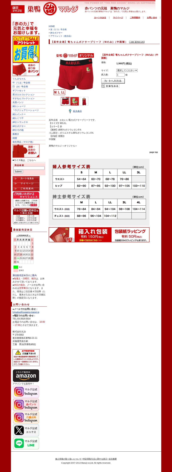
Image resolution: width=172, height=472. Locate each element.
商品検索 (19, 165)
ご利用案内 (135, 17)
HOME (52, 26)
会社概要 (113, 459)
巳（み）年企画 (20, 86)
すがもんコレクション (23, 98)
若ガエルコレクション (23, 94)
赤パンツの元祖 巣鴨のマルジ (107, 8)
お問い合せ (152, 17)
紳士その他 (18, 130)
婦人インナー (19, 114)
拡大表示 (77, 111)
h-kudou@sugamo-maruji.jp (26, 312)
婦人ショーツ (19, 106)
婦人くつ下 (18, 118)
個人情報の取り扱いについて (68, 459)
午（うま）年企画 (21, 82)
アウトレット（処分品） (61, 36)
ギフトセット (19, 90)
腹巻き (16, 134)
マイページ (118, 17)
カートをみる (100, 17)
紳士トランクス (20, 122)
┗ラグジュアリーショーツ (26, 110)
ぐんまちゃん (19, 78)
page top (153, 152)
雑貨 (15, 138)
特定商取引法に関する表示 (95, 459)
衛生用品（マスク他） (23, 142)
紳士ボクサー (19, 126)
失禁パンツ (18, 102)
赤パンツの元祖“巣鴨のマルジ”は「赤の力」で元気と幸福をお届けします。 (116, 11)
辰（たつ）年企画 (58, 29)
